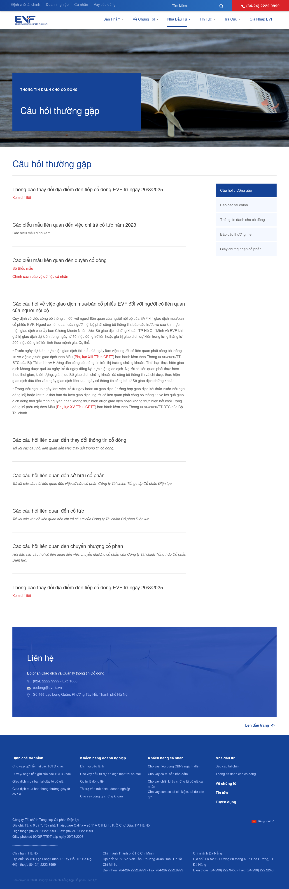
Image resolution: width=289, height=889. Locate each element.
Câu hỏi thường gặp (236, 190)
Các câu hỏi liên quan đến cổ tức (48, 510)
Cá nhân (81, 4)
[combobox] (262, 821)
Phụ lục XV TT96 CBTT (76, 406)
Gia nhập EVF (261, 19)
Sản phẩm (111, 19)
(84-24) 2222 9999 (263, 5)
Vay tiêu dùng (105, 4)
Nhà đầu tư (177, 19)
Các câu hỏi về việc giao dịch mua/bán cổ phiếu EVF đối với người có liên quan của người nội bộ (98, 306)
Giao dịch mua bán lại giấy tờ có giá (37, 781)
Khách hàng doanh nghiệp (103, 757)
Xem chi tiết (21, 197)
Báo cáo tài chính (234, 204)
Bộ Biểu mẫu (22, 268)
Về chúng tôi (144, 19)
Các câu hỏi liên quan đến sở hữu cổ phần (58, 475)
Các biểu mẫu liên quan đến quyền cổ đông (59, 259)
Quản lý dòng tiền (92, 781)
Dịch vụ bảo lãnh (92, 766)
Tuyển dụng (226, 801)
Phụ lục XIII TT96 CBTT (94, 356)
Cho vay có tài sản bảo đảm (168, 774)
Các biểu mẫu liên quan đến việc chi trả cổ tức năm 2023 (74, 224)
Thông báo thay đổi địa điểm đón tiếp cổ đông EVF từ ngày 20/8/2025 (87, 189)
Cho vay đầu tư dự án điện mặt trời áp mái (110, 774)
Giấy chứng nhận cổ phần (240, 248)
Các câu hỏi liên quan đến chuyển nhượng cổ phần (67, 545)
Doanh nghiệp (57, 4)
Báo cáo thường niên (237, 234)
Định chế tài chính (25, 4)
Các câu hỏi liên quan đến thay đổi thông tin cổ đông (69, 439)
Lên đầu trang (257, 725)
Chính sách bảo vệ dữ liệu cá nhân (40, 276)
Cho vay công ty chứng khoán (101, 796)
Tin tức (206, 19)
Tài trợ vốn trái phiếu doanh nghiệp (105, 788)
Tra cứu (230, 19)
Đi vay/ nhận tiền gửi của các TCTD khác (41, 774)
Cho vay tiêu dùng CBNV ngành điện (174, 766)
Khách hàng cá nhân (166, 757)
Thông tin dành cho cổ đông (242, 219)
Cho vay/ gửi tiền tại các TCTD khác (38, 766)
